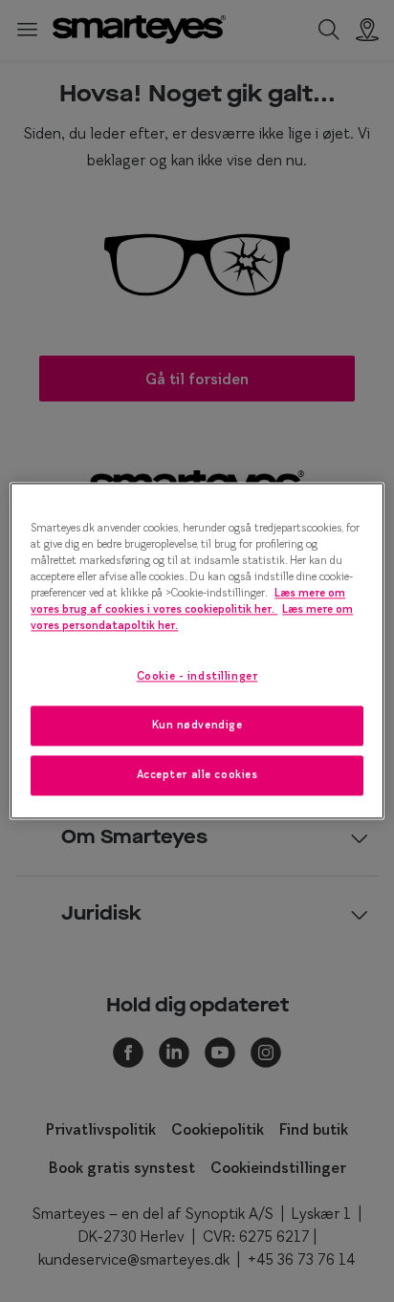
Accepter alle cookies (197, 775)
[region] (196, 650)
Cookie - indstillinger (197, 677)
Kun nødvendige (197, 725)
